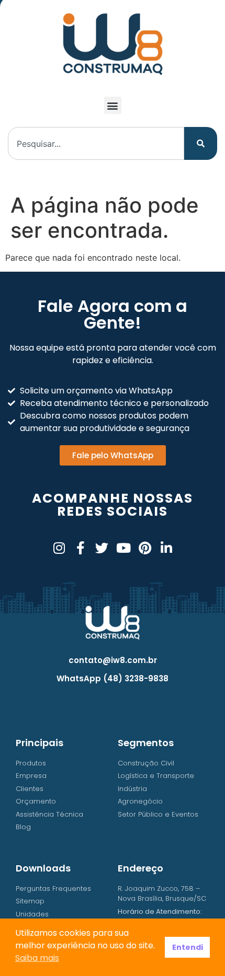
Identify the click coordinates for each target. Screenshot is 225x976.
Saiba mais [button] (37, 958)
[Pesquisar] (200, 143)
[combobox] (96, 143)
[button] (112, 105)
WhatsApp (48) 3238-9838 (112, 678)
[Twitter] (101, 547)
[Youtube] (123, 547)
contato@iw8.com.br (113, 660)
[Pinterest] (144, 547)
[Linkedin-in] (166, 547)
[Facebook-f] (80, 547)
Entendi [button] (187, 947)
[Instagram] (58, 547)
